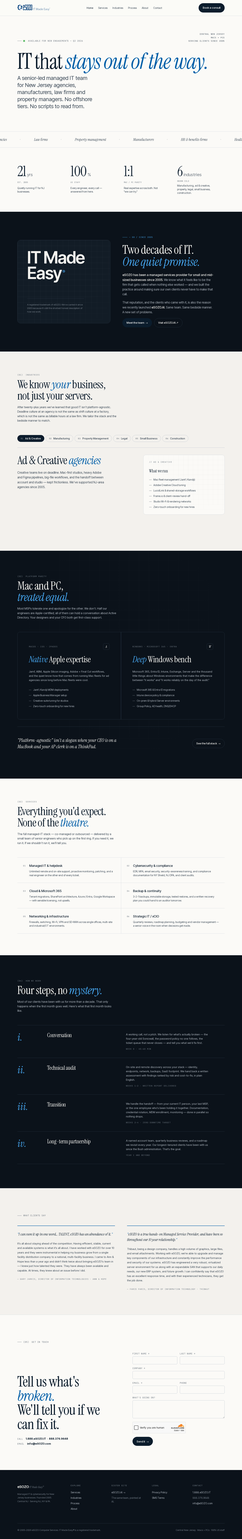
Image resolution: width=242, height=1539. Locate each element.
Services (103, 7)
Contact (157, 7)
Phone (183, 1383)
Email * (137, 1383)
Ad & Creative (31, 438)
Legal (122, 438)
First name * (141, 1353)
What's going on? (144, 1397)
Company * (139, 1368)
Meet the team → (137, 322)
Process (132, 7)
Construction (175, 438)
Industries (117, 7)
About (145, 7)
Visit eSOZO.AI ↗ (168, 322)
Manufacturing (59, 438)
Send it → (143, 1441)
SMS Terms (158, 1497)
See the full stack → (208, 743)
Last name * (187, 1353)
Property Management (93, 438)
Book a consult (212, 7)
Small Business (146, 438)
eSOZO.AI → (118, 1492)
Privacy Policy (159, 1492)
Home (90, 7)
